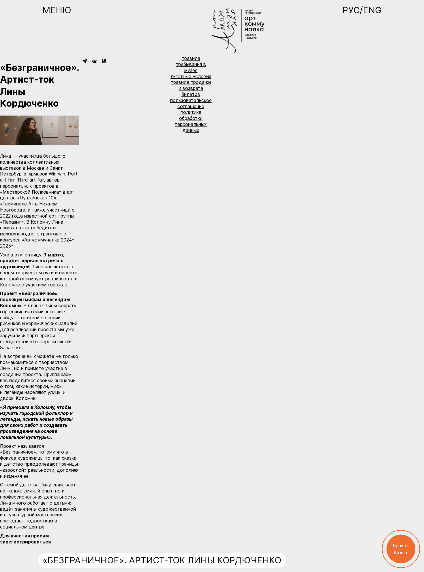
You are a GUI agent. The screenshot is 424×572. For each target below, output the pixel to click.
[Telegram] (84, 61)
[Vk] (94, 61)
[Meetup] (104, 61)
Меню (56, 10)
